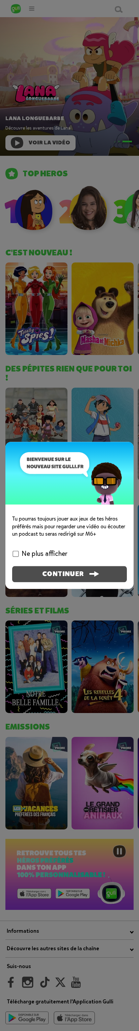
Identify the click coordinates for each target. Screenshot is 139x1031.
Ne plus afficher (44, 554)
